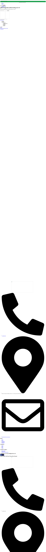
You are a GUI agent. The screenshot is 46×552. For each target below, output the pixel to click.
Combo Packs (5, 23)
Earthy (4, 24)
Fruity (4, 25)
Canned (4, 5)
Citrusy (4, 22)
